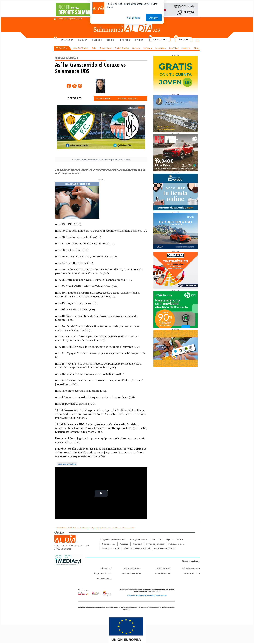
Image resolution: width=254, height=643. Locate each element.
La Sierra (147, 48)
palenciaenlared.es (132, 568)
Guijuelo (136, 48)
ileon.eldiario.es (104, 578)
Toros (110, 40)
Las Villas (173, 48)
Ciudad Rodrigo (122, 48)
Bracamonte (105, 48)
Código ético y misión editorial (112, 539)
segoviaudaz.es (163, 568)
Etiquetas (169, 539)
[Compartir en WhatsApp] (80, 85)
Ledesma (186, 48)
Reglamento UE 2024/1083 (165, 548)
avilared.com (106, 568)
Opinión (139, 40)
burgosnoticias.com (103, 573)
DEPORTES (74, 98)
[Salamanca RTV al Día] (127, 27)
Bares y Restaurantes (139, 539)
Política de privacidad (155, 544)
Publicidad (124, 544)
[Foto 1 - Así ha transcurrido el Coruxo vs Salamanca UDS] (101, 130)
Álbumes (183, 40)
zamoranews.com (192, 573)
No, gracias (134, 17)
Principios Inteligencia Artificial (137, 548)
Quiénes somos (108, 544)
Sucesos (97, 40)
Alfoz (196, 48)
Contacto (179, 539)
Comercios (156, 539)
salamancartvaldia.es (131, 573)
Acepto (153, 17)
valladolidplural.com (191, 568)
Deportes (124, 40)
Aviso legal (137, 544)
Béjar (94, 48)
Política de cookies (176, 544)
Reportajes (160, 40)
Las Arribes (160, 48)
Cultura (82, 40)
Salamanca (67, 40)
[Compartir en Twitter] (74, 85)
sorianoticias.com (162, 573)
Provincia (61, 48)
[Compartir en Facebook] (68, 85)
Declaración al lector (111, 548)
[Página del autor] (100, 86)
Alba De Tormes (80, 48)
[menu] (197, 40)
